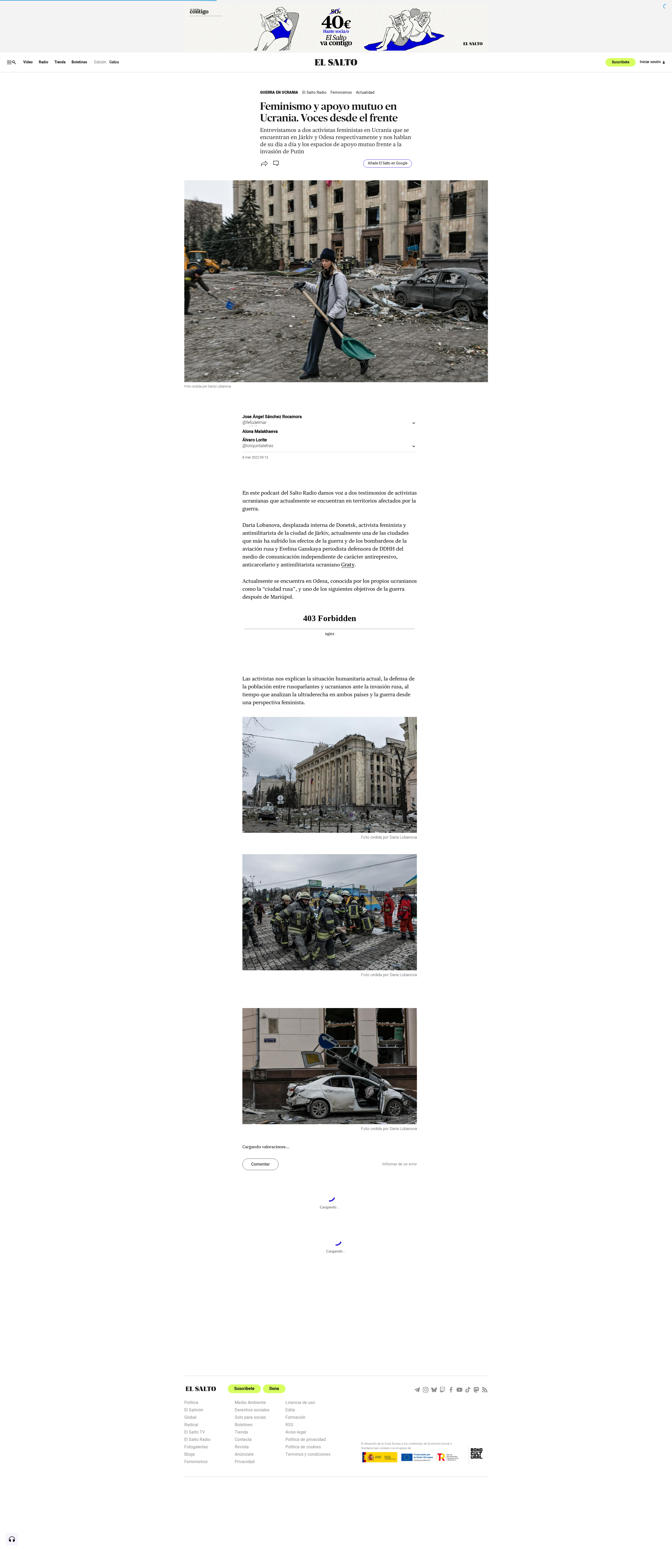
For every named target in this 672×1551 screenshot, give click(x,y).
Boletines (79, 62)
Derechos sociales (252, 1409)
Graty (347, 564)
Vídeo (28, 62)
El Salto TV (194, 1431)
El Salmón (193, 1409)
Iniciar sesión (650, 62)
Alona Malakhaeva (260, 431)
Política (191, 1402)
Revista (242, 1446)
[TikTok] (468, 1390)
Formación (295, 1417)
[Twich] (442, 1390)
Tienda (59, 62)
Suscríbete (620, 62)
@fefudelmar (254, 422)
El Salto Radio (314, 92)
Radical (191, 1424)
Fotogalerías (196, 1446)
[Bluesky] (434, 1390)
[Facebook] (451, 1390)
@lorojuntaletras (257, 446)
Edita (290, 1409)
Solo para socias (250, 1417)
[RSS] (485, 1390)
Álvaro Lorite (254, 440)
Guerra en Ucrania (279, 92)
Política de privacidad (305, 1439)
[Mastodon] (476, 1390)
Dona (274, 1389)
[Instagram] (425, 1390)
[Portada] (336, 62)
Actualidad (365, 92)
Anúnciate (244, 1454)
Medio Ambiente (250, 1402)
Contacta (243, 1439)
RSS (289, 1424)
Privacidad (245, 1461)
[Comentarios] (276, 163)
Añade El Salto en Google (387, 163)
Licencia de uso (300, 1402)
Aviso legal (295, 1431)
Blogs (189, 1454)
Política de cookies (303, 1446)
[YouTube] (459, 1390)
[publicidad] (336, 27)
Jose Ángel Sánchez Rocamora (272, 417)
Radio (43, 62)
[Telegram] (417, 1390)
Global (190, 1417)
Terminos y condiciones (307, 1454)
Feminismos (341, 92)
